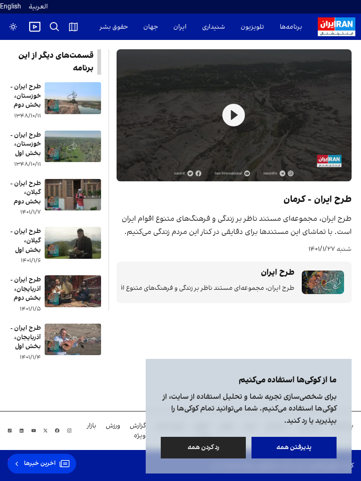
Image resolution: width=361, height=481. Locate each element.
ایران (180, 27)
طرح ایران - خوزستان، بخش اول (25, 144)
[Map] (73, 26)
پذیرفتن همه (294, 447)
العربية (38, 7)
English (10, 7)
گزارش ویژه (138, 431)
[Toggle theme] (13, 26)
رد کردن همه (204, 447)
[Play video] (34, 26)
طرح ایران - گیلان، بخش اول (25, 240)
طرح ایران (277, 272)
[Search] (54, 26)
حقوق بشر (114, 27)
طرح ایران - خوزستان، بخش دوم (25, 96)
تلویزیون (252, 27)
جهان (150, 27)
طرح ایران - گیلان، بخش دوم (25, 192)
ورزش (113, 426)
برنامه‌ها (291, 27)
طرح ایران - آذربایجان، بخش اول (25, 337)
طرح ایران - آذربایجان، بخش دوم (25, 289)
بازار (91, 426)
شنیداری (213, 27)
